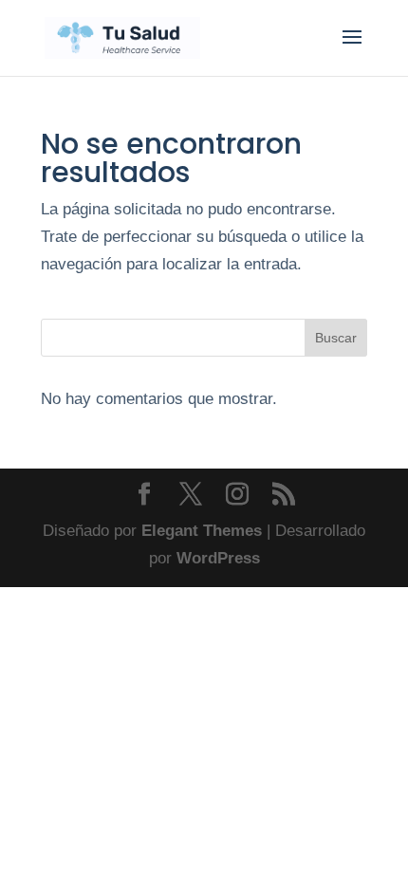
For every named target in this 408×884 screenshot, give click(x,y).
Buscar (336, 337)
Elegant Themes (201, 531)
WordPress (218, 558)
